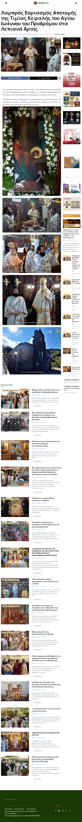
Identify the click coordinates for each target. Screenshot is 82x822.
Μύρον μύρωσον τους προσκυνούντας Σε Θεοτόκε (43, 633)
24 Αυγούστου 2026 (39, 395)
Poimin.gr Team (60, 34)
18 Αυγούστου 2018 (75, 361)
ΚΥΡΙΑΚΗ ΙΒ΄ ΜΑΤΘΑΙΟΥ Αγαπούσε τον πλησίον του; (72, 388)
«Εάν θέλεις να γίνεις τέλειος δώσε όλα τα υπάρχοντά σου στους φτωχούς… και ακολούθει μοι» (71, 234)
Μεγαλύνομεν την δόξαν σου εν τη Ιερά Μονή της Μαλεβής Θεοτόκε (46, 391)
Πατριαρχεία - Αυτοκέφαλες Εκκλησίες (12, 657)
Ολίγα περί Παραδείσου (76, 368)
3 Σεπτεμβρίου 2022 (70, 240)
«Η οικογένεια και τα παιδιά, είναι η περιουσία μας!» (46, 709)
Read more (37, 406)
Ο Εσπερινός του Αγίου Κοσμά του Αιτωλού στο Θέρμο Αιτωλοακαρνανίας (46, 443)
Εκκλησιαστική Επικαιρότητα (29, 34)
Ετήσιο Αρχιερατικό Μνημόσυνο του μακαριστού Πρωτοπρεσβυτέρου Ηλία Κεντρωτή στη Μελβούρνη (46, 658)
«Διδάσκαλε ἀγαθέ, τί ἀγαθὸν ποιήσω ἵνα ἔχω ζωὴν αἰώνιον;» (76, 298)
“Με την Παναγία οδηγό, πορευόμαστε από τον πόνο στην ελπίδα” (45, 581)
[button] (65, 177)
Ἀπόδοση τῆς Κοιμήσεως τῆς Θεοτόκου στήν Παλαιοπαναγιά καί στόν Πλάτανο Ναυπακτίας (46, 684)
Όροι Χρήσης (31, 809)
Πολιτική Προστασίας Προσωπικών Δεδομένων (21, 811)
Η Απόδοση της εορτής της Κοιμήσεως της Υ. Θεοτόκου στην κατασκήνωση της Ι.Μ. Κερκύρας (45, 607)
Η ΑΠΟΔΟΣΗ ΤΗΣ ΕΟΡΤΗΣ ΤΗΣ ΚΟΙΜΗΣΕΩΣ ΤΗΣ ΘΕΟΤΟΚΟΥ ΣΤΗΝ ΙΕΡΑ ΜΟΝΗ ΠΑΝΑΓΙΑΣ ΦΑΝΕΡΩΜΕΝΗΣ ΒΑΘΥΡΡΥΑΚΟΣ (45, 552)
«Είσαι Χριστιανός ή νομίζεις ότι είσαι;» (76, 335)
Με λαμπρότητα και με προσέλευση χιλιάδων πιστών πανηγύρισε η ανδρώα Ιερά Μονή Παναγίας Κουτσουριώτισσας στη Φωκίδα (46, 471)
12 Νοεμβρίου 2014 (71, 382)
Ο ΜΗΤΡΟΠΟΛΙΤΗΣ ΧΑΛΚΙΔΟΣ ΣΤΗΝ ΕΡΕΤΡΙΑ (45, 734)
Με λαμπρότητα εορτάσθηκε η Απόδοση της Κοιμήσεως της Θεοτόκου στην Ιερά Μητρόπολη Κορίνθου (44, 416)
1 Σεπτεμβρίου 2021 (46, 34)
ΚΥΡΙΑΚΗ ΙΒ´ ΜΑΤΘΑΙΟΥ (71, 380)
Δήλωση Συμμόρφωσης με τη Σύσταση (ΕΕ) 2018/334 (22, 816)
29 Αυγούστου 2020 (75, 308)
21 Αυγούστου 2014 (71, 392)
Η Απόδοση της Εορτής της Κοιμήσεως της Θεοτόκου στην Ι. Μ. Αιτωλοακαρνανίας (45, 524)
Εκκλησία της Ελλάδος (10, 34)
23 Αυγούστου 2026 (39, 477)
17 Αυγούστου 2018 (75, 373)
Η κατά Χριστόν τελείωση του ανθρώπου (75, 352)
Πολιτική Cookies (10, 813)
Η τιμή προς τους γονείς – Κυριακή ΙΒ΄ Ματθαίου (76, 317)
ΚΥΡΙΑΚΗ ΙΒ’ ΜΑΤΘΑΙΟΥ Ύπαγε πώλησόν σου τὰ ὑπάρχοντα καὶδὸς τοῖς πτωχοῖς (76, 262)
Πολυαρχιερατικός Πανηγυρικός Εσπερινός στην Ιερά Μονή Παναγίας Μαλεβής (45, 759)
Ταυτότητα (8, 809)
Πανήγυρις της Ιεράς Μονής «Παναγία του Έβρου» (43, 499)
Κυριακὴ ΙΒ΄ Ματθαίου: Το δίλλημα (76, 281)
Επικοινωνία (19, 809)
